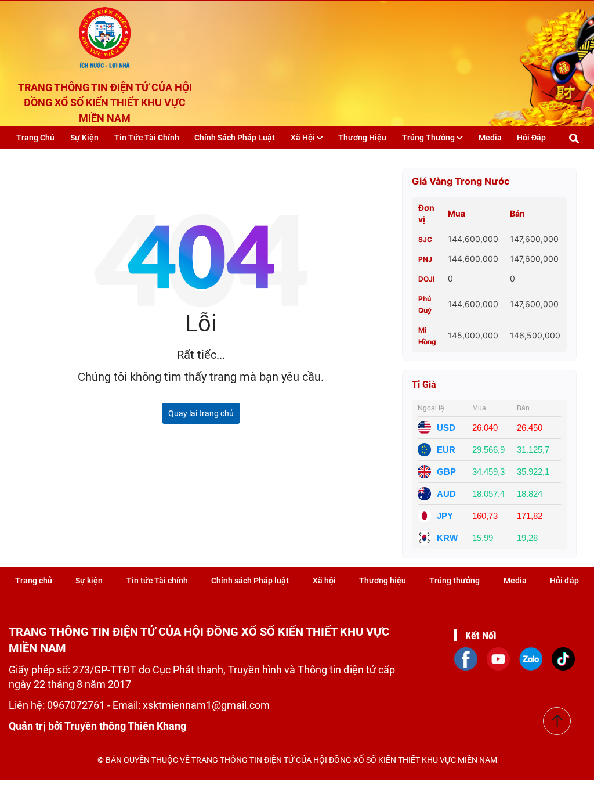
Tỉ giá (424, 384)
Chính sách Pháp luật (234, 137)
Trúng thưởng (429, 137)
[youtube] (498, 658)
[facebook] (465, 658)
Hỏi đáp (531, 137)
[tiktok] (563, 658)
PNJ (425, 259)
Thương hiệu (362, 137)
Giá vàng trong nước (461, 181)
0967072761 (77, 705)
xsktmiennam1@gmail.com (206, 705)
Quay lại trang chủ (201, 413)
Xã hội (304, 137)
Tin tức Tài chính (146, 137)
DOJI (426, 279)
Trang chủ (35, 137)
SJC (425, 239)
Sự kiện (84, 137)
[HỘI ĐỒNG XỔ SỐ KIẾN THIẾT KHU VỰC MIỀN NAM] (104, 35)
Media (490, 137)
